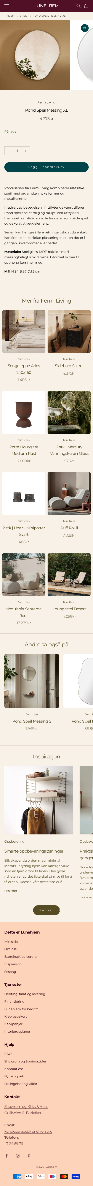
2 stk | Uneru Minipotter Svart (24, 531)
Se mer (46, 910)
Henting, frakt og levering (24, 994)
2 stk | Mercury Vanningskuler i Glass (69, 450)
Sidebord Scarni (69, 365)
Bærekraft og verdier (21, 957)
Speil (23, 15)
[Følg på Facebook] (6, 1156)
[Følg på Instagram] (18, 1156)
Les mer (10, 891)
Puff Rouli (69, 528)
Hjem (10, 15)
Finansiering (14, 1001)
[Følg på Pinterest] (29, 1156)
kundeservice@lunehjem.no (28, 1131)
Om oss (10, 949)
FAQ (8, 1054)
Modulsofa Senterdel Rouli (23, 612)
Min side (11, 942)
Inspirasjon (13, 964)
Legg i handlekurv (46, 167)
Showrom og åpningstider (25, 1061)
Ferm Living (46, 102)
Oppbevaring (14, 841)
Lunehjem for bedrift (21, 1009)
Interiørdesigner (17, 1031)
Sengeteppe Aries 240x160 (24, 369)
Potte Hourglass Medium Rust (23, 450)
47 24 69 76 (13, 1144)
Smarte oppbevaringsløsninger (33, 851)
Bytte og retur (15, 1076)
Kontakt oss (13, 1069)
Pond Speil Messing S (31, 721)
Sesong (10, 972)
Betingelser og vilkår (20, 1084)
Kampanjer (13, 1024)
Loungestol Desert (69, 609)
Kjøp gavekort (15, 1016)
